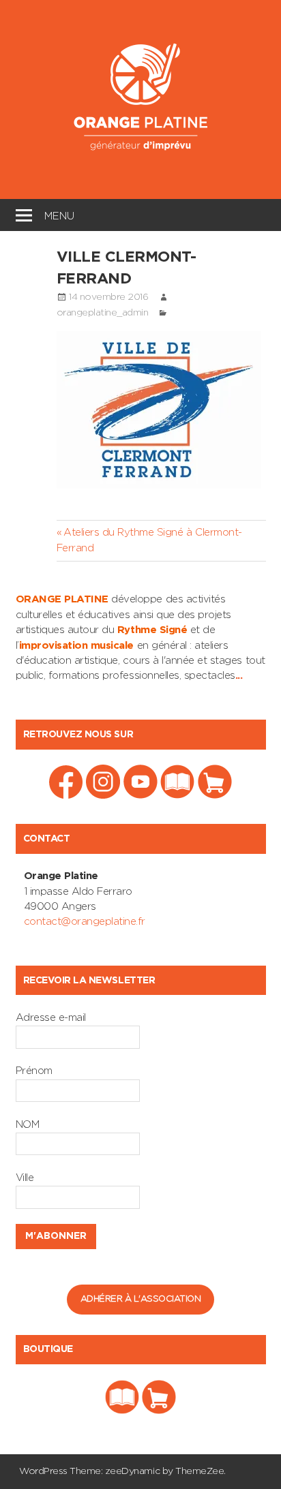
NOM (28, 1125)
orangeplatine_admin (103, 313)
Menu (59, 214)
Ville (25, 1178)
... (239, 676)
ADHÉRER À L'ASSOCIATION (140, 1299)
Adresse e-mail (51, 1018)
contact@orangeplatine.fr (84, 922)
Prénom (34, 1071)
